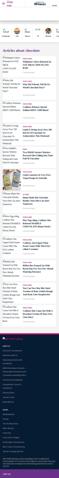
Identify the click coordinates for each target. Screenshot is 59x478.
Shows (5, 410)
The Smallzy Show (10, 423)
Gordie (6, 419)
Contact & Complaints (12, 350)
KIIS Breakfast (8, 414)
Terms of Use (8, 397)
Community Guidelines (13, 380)
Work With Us (8, 402)
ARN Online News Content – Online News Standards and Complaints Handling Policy (14, 371)
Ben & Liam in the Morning (14, 447)
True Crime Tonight (11, 437)
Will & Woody (8, 428)
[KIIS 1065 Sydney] (12, 3)
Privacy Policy (8, 393)
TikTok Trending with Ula (13, 451)
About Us (6, 346)
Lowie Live (7, 433)
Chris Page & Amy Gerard (13, 442)
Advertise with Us (10, 355)
